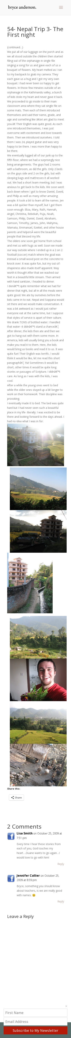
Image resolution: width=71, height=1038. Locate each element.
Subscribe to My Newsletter (35, 1030)
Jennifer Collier (28, 875)
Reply (60, 864)
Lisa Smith (25, 833)
